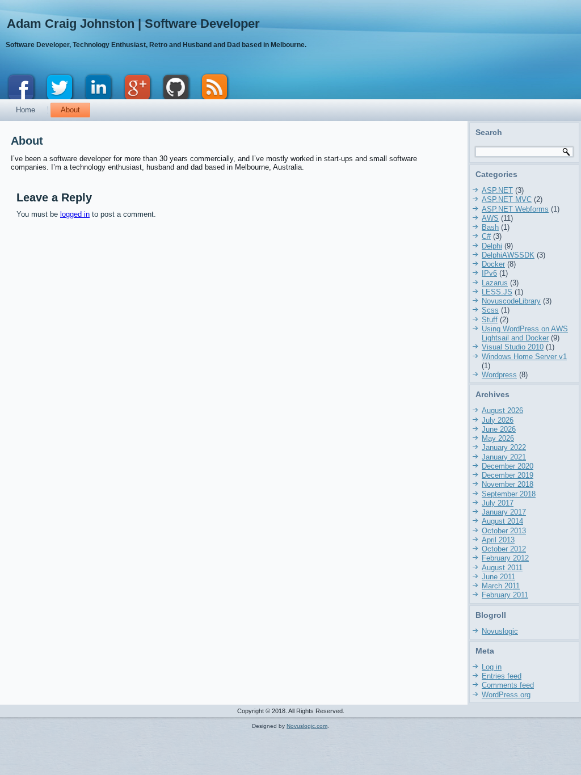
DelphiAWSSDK (508, 255)
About (70, 110)
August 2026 (502, 410)
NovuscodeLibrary (511, 301)
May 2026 (498, 438)
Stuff (490, 319)
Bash (490, 227)
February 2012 (505, 558)
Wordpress (499, 374)
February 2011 (505, 595)
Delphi (492, 246)
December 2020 (507, 466)
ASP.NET (497, 190)
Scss (490, 310)
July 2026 (497, 420)
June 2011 (498, 576)
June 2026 (499, 429)
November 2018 (507, 484)
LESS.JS (497, 292)
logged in (75, 214)
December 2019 (507, 475)
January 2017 (504, 512)
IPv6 (489, 273)
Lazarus (495, 283)
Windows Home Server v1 (524, 356)
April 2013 (498, 540)
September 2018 (509, 494)
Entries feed (501, 676)
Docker (493, 264)
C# (486, 236)
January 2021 (504, 457)
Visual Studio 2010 (513, 347)
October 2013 (504, 531)
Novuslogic (500, 631)
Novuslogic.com (307, 726)
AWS (490, 218)
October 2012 (504, 549)
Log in (492, 667)
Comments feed (508, 685)
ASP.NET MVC (507, 199)
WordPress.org (506, 694)
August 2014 (502, 521)
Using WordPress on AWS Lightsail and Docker (525, 333)
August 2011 (502, 567)
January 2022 (504, 447)
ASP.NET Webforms (515, 209)
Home (25, 110)
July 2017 (497, 503)
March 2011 (501, 586)
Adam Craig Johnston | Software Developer (133, 23)
